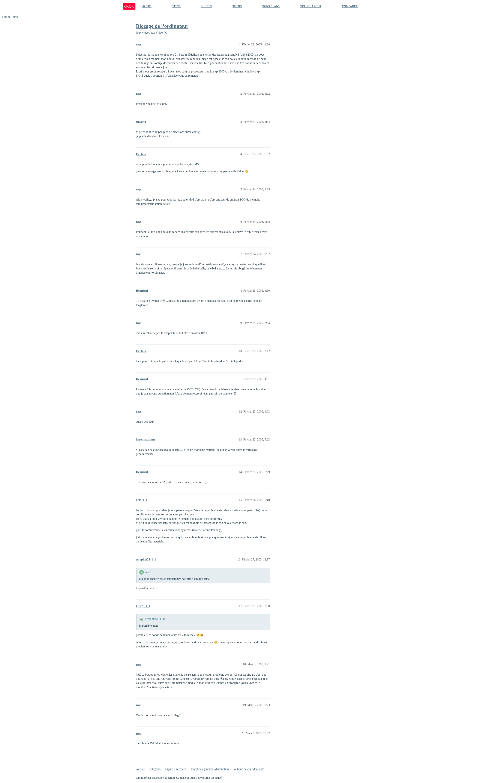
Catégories (155, 769)
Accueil (140, 769)
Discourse (158, 777)
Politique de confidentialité (248, 769)
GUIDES (206, 6)
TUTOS (237, 6)
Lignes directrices (175, 769)
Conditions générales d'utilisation (209, 769)
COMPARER (350, 6)
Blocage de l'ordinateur (162, 26)
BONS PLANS (271, 6)
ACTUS (147, 6)
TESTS (176, 6)
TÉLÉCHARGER (310, 6)
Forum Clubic (10, 16)
